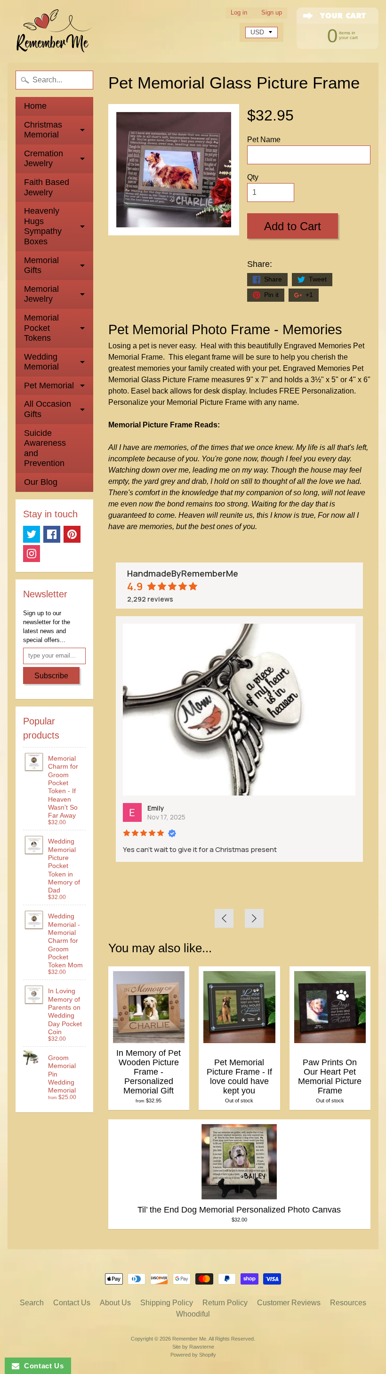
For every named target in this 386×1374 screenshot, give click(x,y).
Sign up (271, 13)
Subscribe (51, 676)
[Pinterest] (72, 534)
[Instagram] (31, 553)
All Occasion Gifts (47, 409)
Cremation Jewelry (43, 159)
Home (35, 106)
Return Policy (225, 1303)
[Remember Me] (55, 31)
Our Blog (40, 482)
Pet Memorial (49, 385)
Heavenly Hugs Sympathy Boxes (43, 226)
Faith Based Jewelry (46, 187)
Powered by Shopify (193, 1355)
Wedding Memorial (41, 362)
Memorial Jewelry (41, 294)
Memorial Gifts (41, 265)
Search (32, 1303)
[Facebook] (51, 534)
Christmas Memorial (43, 130)
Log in (239, 13)
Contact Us (71, 1303)
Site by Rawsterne (193, 1347)
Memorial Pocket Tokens (41, 328)
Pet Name (264, 140)
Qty (252, 177)
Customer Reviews (289, 1303)
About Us (115, 1303)
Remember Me (189, 1339)
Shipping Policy (166, 1303)
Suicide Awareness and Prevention (45, 448)
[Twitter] (31, 534)
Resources (348, 1303)
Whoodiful (193, 1314)
